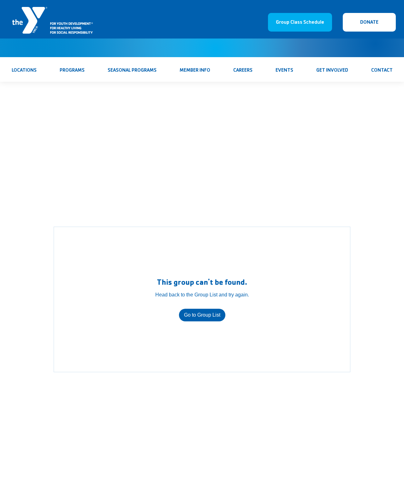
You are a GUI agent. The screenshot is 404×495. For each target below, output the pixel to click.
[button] (132, 70)
